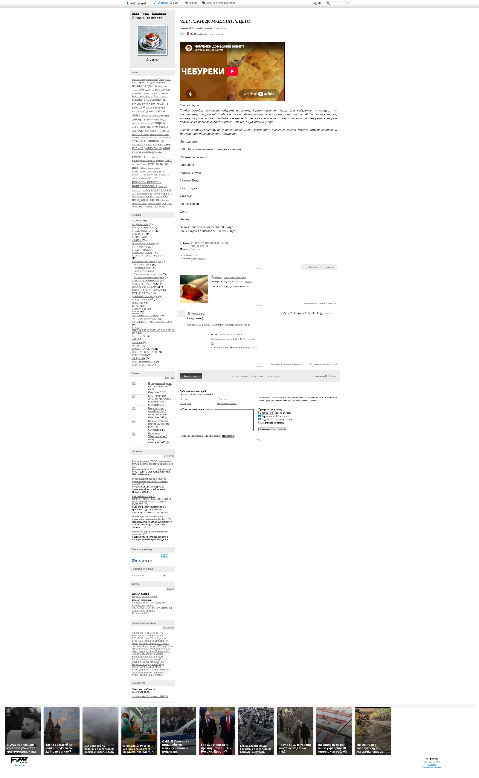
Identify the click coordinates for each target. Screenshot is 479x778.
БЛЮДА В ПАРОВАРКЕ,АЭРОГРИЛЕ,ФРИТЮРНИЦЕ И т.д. (154, 330)
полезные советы (143, 171)
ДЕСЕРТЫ (137, 234)
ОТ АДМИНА (138, 358)
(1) (164, 392)
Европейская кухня (144, 271)
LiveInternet (137, 3)
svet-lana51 (164, 651)
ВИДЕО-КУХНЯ (140, 224)
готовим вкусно (142, 111)
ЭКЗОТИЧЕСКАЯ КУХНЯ (145, 352)
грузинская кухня (150, 115)
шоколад (159, 206)
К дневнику (257, 376)
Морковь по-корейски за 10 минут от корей (157, 411)
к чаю (160, 138)
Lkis (144, 641)
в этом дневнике (143, 561)
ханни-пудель (155, 675)
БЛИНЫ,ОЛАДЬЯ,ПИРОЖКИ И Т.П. (150, 255)
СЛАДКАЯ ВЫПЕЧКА (143, 231)
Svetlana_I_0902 (160, 643)
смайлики (210, 409)
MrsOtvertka (198, 313)
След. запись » (274, 376)
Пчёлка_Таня (158, 662)
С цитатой (320, 302)
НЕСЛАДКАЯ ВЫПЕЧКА (145, 287)
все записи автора (213, 34)
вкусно (136, 103)
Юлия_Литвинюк (161, 669)
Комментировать (191, 376)
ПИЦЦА (136, 345)
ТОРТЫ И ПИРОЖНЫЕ (144, 318)
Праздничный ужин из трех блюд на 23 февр (160, 386)
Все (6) (170, 588)
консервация (153, 144)
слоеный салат (154, 204)
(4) (166, 417)
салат (153, 190)
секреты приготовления (149, 193)
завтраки (159, 123)
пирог (164, 164)
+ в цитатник (220, 27)
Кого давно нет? (140, 602)
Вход (175, 2)
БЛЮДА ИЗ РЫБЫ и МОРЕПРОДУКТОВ (142, 251)
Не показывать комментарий (323, 363)
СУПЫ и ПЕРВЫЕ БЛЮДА (146, 290)
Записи (135, 13)
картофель (138, 144)
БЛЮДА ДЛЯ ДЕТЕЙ (142, 299)
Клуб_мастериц (164, 608)
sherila (141, 651)
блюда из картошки (156, 83)
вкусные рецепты (155, 103)
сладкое (164, 200)
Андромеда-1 (158, 654)
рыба (145, 190)
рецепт (153, 178)
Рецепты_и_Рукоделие (144, 596)
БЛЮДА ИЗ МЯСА (141, 227)
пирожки (147, 168)
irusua (169, 646)
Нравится (313, 267)
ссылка (248, 281)
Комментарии (159, 13)
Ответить (309, 302)
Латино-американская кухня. (149, 277)
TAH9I (135, 646)
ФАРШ (135, 339)
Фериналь (137, 667)
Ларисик (158, 656)
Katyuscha (157, 635)
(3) (164, 430)
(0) (134, 466)
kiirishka (136, 648)
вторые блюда (142, 107)
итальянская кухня (149, 138)
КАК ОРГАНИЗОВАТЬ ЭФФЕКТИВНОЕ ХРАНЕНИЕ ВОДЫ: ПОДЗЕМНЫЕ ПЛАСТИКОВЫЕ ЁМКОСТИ (152, 500)
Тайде (160, 664)
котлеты (165, 144)
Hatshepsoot (138, 635)
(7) (167, 442)
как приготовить (152, 141)
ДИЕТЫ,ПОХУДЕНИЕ (143, 349)
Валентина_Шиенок (142, 656)
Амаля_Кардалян (141, 654)
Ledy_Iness (160, 638)
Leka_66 (136, 641)
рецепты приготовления (146, 184)
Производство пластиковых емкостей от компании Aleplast (149, 518)
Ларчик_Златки (140, 659)
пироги (137, 168)
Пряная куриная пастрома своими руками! (159, 424)
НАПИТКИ (137, 303)
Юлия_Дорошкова (141, 669)
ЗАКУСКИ (137, 221)
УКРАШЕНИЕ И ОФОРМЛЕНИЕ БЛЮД (152, 322)
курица (160, 160)
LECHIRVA (137, 638)
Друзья (145, 13)
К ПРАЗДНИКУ (139, 246)
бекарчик (137, 672)
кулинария (141, 148)
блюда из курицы (145, 86)
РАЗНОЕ (136, 237)
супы (169, 203)
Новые (332, 376)
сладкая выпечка (145, 200)
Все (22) (169, 378)
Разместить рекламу (432, 767)
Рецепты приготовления (133, 17)
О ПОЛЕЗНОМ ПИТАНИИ (145, 315)
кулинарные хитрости (143, 160)
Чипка (146, 667)
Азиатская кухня (142, 268)
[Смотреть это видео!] (140, 387)
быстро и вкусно (142, 96)
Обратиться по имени (237, 324)
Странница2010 (140, 613)
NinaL (135, 643)
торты (149, 206)
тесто (135, 206)
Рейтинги (193, 2)
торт (141, 206)
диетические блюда (156, 120)
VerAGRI (154, 646)
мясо (168, 160)
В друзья (154, 60)
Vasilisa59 (144, 646)
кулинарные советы (156, 157)
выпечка (158, 107)
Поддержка (315, 3)
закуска (163, 126)
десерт (164, 115)
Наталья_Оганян (158, 659)
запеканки (151, 130)
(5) (166, 404)
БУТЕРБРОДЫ (140, 336)
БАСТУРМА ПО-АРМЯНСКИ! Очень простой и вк (159, 399)
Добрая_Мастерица (142, 605)
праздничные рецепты (156, 174)
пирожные (156, 168)
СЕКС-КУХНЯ (139, 355)
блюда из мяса (151, 89)
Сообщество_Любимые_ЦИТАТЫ (150, 696)
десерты (139, 119)
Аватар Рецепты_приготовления (152, 40)
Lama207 (148, 638)
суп (164, 203)
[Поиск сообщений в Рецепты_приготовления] (164, 556)
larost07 (145, 648)
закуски (138, 130)
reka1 (135, 651)
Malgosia (151, 641)
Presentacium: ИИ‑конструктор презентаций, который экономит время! (150, 481)
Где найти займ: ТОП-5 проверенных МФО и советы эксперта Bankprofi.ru (152, 462)
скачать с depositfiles (156, 196)
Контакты (432, 764)
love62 (153, 648)
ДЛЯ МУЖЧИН (140, 309)
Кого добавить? (159, 602)
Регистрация (162, 2)
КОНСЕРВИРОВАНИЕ (144, 283)
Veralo (162, 646)
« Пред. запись (239, 376)
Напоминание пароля (227, 403)
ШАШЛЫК (137, 342)
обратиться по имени (235, 277)
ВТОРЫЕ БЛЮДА (141, 293)
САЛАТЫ (136, 240)
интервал (147, 672)
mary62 (161, 648)
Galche (147, 633)
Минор (218, 277)
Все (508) (169, 456)
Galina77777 (158, 633)
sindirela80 (151, 651)
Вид (321, 3)
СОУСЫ (136, 306)
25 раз (195, 255)
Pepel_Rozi (145, 643)
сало (134, 194)
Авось (209, 2)
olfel (168, 648)
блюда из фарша (149, 93)
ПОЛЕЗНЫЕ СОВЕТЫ (143, 243)
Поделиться (328, 267)
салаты (165, 190)
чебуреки (193, 249)
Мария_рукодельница (143, 610)
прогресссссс (160, 672)
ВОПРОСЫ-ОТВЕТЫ (143, 364)
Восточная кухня (143, 264)
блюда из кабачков (149, 80)
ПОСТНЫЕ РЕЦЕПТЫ (143, 361)
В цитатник (331, 302)
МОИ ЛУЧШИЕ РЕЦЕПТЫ (145, 280)
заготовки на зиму (145, 126)
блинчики (136, 80)
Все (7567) (168, 627)
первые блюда (139, 164)
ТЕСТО (135, 312)
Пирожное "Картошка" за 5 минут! (157, 436)
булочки (163, 92)
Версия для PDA (432, 762)
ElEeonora (137, 633)
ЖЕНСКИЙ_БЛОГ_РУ (143, 608)
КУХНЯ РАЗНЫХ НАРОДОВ (146, 261)
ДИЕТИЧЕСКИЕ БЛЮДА (145, 296)
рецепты (139, 182)
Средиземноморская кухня (148, 274)
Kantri (149, 635)
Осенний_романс (141, 662)
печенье (154, 164)
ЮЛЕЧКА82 (156, 667)
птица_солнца (139, 675)
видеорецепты (155, 99)
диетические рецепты (142, 123)
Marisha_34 (162, 641)
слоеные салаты (139, 204)
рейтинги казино (139, 178)
